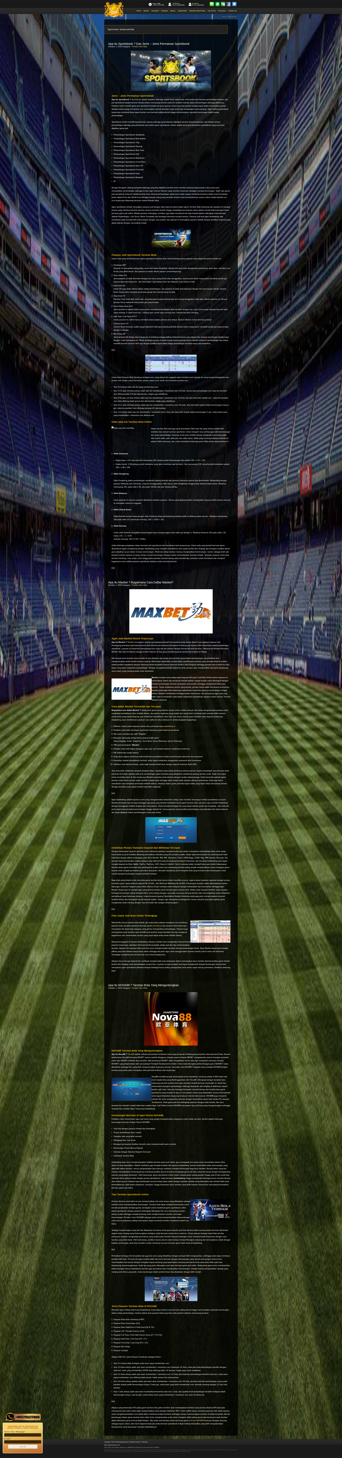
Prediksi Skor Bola (139, 46)
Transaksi (155, 11)
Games (146, 11)
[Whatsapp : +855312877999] (217, 4)
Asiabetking (107, 1450)
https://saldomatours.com (112, 1445)
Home (139, 11)
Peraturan (222, 11)
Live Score (212, 11)
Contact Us (232, 11)
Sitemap (144, 1442)
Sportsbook (136, 99)
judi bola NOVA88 (196, 1420)
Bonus (172, 11)
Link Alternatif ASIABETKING (181, 1451)
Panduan (164, 11)
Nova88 (131, 1054)
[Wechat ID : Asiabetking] (223, 4)
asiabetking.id (169, 726)
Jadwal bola (182, 11)
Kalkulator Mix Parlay (197, 11)
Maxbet (131, 642)
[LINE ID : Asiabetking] (212, 4)
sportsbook (157, 926)
